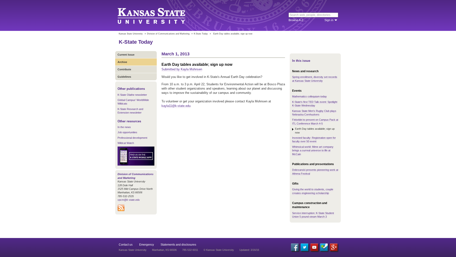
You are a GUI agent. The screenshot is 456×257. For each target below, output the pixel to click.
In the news (124, 127)
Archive (122, 62)
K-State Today (201, 34)
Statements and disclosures (178, 244)
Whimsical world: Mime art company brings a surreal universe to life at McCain (312, 150)
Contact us (126, 244)
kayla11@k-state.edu (176, 106)
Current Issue (126, 54)
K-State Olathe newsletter (132, 94)
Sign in (328, 20)
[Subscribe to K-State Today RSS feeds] (121, 210)
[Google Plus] (333, 247)
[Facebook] (295, 247)
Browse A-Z (296, 20)
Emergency (146, 244)
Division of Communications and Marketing (168, 34)
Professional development (132, 137)
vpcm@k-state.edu (129, 199)
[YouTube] (314, 247)
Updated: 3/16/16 (249, 249)
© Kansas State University (219, 249)
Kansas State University (157, 15)
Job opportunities (127, 132)
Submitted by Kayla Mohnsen (182, 69)
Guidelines (124, 76)
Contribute (124, 69)
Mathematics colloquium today (309, 96)
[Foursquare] (324, 247)
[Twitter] (304, 247)
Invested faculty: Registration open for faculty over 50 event (314, 139)
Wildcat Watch (126, 143)
